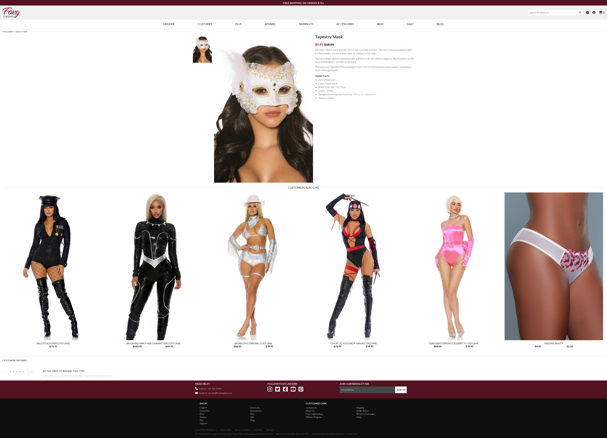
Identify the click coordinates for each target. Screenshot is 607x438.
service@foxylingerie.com (220, 393)
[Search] (580, 12)
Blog (252, 420)
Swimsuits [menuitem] (306, 24)
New (252, 414)
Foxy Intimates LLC (209, 430)
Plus (202, 420)
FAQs (359, 417)
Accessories (256, 410)
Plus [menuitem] (238, 24)
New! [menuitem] (380, 24)
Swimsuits (255, 407)
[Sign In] (593, 12)
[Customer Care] (587, 12)
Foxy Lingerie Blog (314, 414)
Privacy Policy (226, 430)
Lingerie (203, 407)
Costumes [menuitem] (205, 24)
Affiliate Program (314, 417)
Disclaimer (258, 430)
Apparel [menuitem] (270, 24)
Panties (203, 417)
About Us (310, 410)
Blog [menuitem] (440, 24)
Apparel (203, 423)
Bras (202, 414)
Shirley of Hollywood (364, 94)
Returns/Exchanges (365, 414)
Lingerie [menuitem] (169, 24)
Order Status (362, 410)
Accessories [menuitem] (345, 24)
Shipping (360, 407)
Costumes (205, 410)
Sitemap (269, 430)
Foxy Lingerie (213, 434)
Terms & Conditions (243, 430)
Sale (252, 417)
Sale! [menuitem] (410, 24)
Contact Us (311, 407)
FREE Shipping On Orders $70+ (303, 3)
